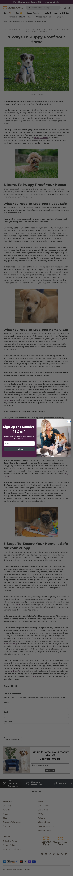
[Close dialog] (69, 421)
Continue (19, 449)
